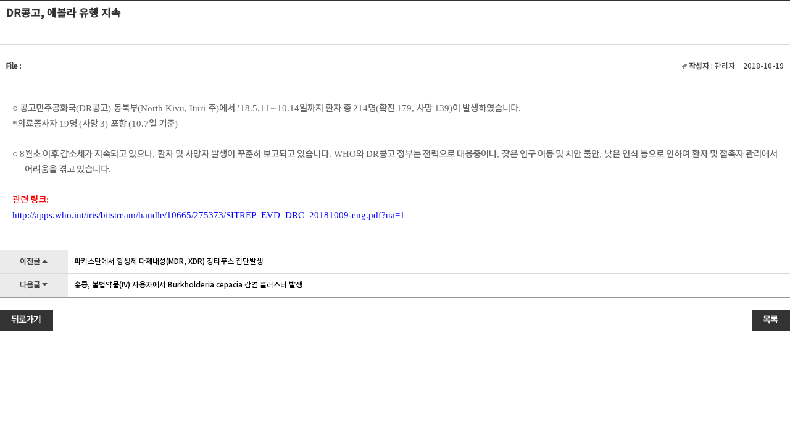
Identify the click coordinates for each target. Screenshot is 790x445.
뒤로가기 (26, 320)
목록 (770, 320)
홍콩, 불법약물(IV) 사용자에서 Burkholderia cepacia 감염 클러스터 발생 (188, 285)
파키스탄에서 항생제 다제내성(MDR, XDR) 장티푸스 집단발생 (168, 261)
